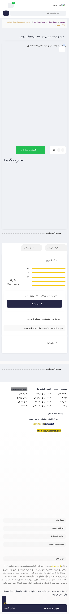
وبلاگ (65, 405)
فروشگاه (64, 397)
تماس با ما (63, 401)
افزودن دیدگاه (36, 303)
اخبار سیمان (23, 393)
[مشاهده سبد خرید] (11, 5)
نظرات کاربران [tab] (53, 248)
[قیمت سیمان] (58, 5)
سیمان (62, 22)
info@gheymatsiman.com (49, 430)
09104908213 (48, 424)
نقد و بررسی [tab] (29, 248)
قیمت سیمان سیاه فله (43, 393)
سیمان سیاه (53, 22)
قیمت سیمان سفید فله (43, 401)
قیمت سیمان (62, 393)
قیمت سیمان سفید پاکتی (42, 405)
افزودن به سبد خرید (28, 150)
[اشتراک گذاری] (62, 49)
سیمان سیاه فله (39, 22)
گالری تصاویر (22, 401)
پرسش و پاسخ (22, 397)
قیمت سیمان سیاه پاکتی (42, 397)
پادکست (24, 405)
